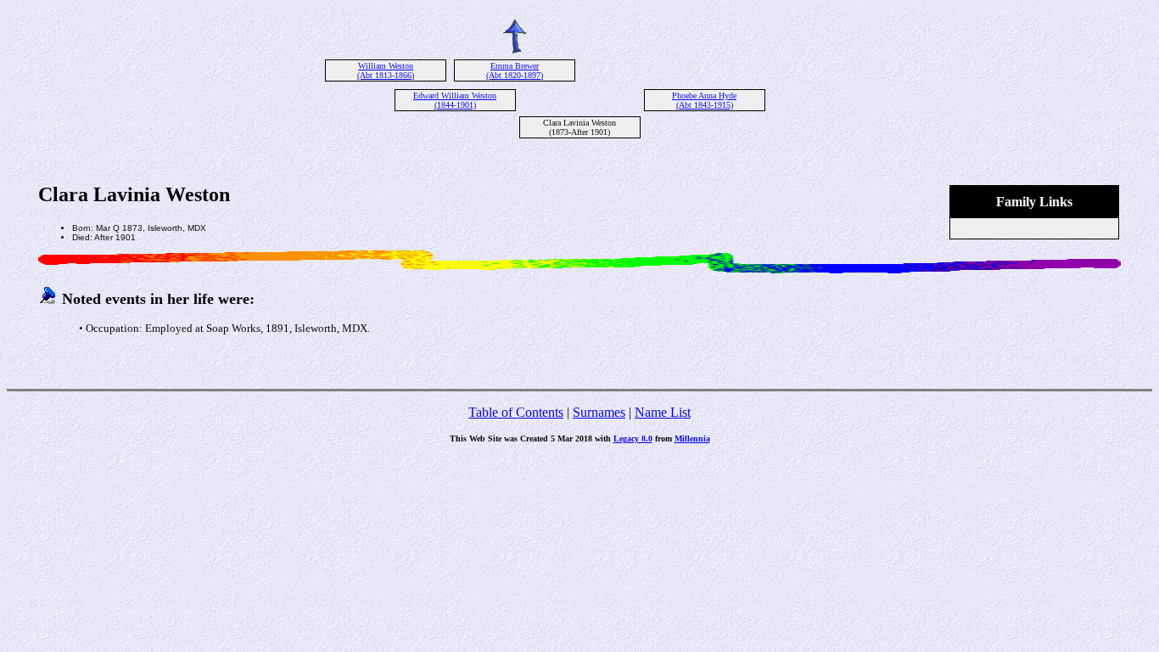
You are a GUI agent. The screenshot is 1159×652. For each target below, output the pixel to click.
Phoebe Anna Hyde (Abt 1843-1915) (704, 100)
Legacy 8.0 (632, 438)
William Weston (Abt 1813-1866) (385, 70)
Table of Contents (515, 412)
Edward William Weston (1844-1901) (454, 100)
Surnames (599, 412)
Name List (663, 412)
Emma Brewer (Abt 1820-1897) (514, 70)
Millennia (692, 438)
